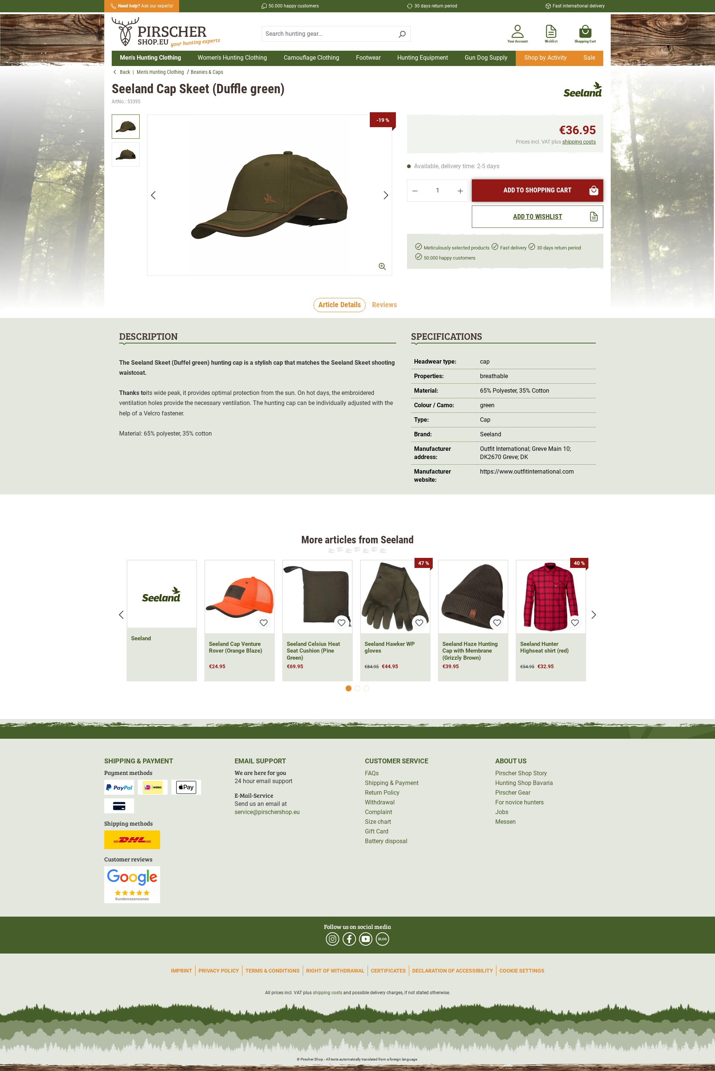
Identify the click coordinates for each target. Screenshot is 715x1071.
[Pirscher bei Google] (132, 884)
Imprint (181, 971)
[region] (252, 195)
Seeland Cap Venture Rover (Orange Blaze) (235, 647)
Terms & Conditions (272, 971)
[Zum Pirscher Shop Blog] (382, 939)
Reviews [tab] (384, 304)
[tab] (340, 305)
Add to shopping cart (537, 190)
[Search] (402, 34)
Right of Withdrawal (335, 971)
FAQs (372, 773)
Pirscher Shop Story (521, 773)
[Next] (386, 195)
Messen (505, 821)
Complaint (378, 812)
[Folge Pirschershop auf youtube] (365, 939)
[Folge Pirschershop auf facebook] (349, 939)
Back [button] (126, 72)
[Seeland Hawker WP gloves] (395, 596)
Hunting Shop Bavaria (524, 782)
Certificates (388, 971)
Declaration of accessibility (452, 971)
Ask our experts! (145, 6)
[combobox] (328, 34)
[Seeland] (583, 94)
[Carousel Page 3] (366, 688)
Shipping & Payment (392, 782)
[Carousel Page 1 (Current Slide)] (349, 688)
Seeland (141, 638)
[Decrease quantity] (415, 190)
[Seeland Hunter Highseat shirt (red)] (551, 596)
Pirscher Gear (512, 792)
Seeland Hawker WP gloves (390, 647)
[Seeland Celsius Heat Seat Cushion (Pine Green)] (317, 596)
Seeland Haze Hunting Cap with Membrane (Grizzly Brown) (470, 651)
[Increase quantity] (460, 190)
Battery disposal (386, 841)
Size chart (378, 821)
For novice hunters (519, 802)
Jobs (501, 812)
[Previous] (153, 195)
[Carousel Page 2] (357, 688)
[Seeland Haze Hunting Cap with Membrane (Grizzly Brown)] (473, 596)
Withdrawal (380, 802)
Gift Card (376, 831)
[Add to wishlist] (263, 622)
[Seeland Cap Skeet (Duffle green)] (269, 195)
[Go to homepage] (170, 32)
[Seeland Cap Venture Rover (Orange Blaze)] (239, 596)
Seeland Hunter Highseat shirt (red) (544, 647)
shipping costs (579, 142)
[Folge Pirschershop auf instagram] (332, 939)
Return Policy (382, 792)
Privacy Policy (218, 971)
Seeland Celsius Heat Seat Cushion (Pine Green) (313, 651)
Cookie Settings (521, 971)
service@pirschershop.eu (267, 812)
